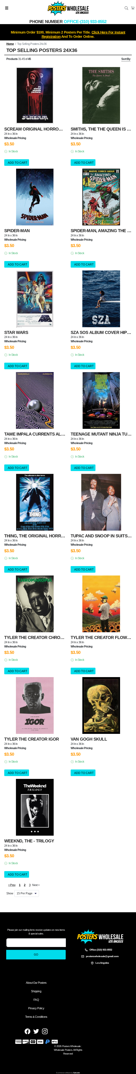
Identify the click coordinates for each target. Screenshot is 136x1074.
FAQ (36, 999)
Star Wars (16, 332)
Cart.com (76, 1073)
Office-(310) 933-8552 (85, 21)
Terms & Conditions (36, 1016)
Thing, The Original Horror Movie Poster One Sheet (63, 535)
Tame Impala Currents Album (37, 434)
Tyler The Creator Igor (31, 739)
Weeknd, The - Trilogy (29, 840)
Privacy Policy (36, 1008)
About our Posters (36, 982)
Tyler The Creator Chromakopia (41, 637)
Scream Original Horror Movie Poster (49, 129)
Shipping (36, 991)
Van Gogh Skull (89, 739)
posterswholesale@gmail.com (102, 956)
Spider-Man (17, 230)
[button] (29, 885)
